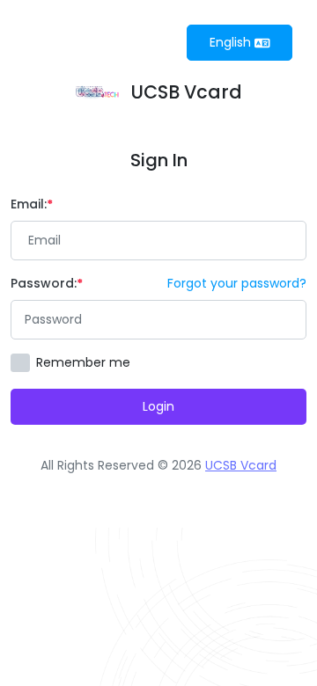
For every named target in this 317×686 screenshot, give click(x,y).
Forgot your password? (236, 283)
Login (158, 406)
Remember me (83, 362)
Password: (44, 283)
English (232, 42)
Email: (29, 204)
